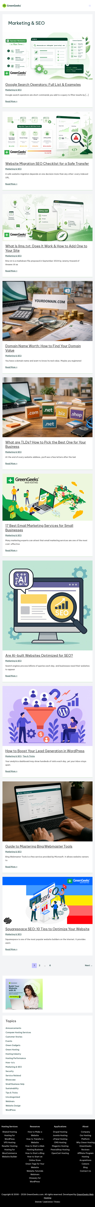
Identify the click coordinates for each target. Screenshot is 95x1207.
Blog (85, 1167)
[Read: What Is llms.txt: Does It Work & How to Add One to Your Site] (47, 217)
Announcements (13, 1028)
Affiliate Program (85, 1153)
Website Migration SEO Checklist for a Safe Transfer (47, 163)
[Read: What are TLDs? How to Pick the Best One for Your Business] (47, 407)
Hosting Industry (13, 1054)
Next (89, 965)
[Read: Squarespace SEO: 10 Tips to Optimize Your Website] (47, 900)
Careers (85, 1164)
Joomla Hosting (60, 1135)
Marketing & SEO (13, 90)
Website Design (13, 1105)
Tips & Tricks (29, 756)
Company (85, 1132)
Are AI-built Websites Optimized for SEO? (39, 655)
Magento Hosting (60, 1146)
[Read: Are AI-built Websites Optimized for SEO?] (47, 605)
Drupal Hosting (60, 1132)
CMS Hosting (60, 1142)
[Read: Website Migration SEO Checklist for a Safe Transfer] (47, 135)
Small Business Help (15, 1084)
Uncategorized (13, 1097)
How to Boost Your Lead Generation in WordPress (44, 751)
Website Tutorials (35, 1171)
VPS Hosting (9, 1142)
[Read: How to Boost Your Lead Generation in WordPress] (47, 715)
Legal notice (48, 1202)
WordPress (11, 1110)
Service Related (13, 1075)
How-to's (10, 1062)
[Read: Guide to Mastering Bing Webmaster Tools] (47, 811)
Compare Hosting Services (18, 1032)
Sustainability (12, 1088)
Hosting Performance (16, 1058)
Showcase (11, 1079)
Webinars (10, 1101)
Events (9, 1041)
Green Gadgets (13, 1045)
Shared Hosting (9, 1132)
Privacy (57, 1202)
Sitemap (38, 1202)
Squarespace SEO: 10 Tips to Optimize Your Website (47, 929)
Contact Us (85, 1171)
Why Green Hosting (85, 1142)
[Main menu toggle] (90, 5)
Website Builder (9, 1156)
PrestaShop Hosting (60, 1149)
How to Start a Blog (34, 1153)
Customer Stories (14, 1037)
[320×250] (24, 994)
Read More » (11, 101)
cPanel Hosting (60, 1139)
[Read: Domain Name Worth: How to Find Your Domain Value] (47, 311)
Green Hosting (12, 1049)
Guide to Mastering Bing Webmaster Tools (38, 846)
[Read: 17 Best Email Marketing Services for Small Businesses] (47, 497)
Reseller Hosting (9, 1146)
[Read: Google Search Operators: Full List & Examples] (47, 56)
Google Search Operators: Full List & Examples (43, 84)
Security (10, 1071)
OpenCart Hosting (60, 1153)
